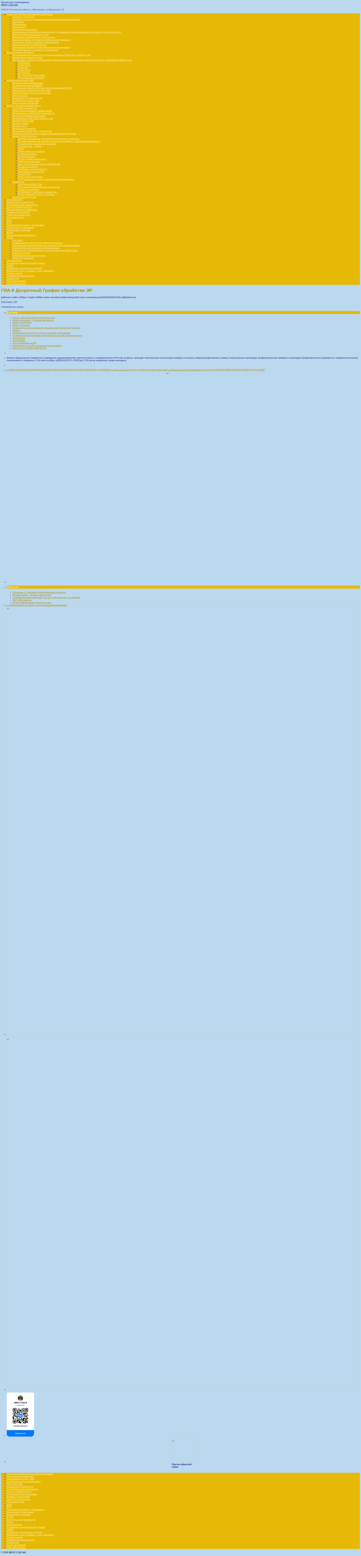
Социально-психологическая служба (26, 263)
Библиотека (13, 278)
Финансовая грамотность (20, 202)
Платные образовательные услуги (30, 35)
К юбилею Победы (27, 154)
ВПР (9, 222)
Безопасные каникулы (24, 128)
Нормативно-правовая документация (32, 111)
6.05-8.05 (22, 68)
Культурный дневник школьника (29, 116)
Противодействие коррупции (22, 210)
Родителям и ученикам (18, 230)
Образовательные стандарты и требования (35, 50)
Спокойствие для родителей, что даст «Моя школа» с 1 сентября (46, 597)
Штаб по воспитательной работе (24, 106)
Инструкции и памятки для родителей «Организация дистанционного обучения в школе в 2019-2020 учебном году (72, 60)
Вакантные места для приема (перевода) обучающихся (41, 40)
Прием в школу (15, 273)
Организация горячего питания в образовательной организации (45, 245)
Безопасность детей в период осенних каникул (36, 346)
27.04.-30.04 (24, 70)
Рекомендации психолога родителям (31, 93)
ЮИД (21, 149)
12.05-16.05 (24, 65)
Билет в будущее (21, 325)
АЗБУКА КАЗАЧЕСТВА (30, 184)
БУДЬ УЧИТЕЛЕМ (21, 323)
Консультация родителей (25, 103)
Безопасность (19, 126)
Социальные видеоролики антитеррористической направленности (47, 335)
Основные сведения (23, 17)
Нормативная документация (27, 57)
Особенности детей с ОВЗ (25, 101)
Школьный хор (14, 260)
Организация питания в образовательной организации (41, 47)
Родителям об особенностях (27, 98)
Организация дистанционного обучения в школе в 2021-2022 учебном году (51, 55)
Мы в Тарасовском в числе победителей (39, 164)
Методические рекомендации (27, 83)
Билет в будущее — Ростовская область (33, 320)
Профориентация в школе (20, 276)
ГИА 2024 (17, 240)
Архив (10, 238)
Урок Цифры (19, 340)
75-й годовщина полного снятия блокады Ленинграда (46, 179)
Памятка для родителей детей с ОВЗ (31, 90)
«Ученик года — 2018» (30, 146)
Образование (19, 24)
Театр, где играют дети (18, 215)
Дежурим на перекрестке (31, 172)
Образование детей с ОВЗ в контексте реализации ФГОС (42, 88)
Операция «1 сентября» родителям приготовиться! (39, 592)
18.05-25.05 (24, 62)
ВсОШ (10, 233)
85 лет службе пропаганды (32, 159)
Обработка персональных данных (24, 268)
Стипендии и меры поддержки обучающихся (35, 42)
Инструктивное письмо (24, 197)
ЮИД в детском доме (29, 161)
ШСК (9, 220)
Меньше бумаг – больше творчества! (31, 595)
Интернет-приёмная (22, 258)
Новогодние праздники (30, 177)
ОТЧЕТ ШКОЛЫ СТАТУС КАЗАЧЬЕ (36, 194)
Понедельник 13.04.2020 (31, 78)
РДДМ (10, 266)
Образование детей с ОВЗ (20, 80)
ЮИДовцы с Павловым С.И (32, 169)
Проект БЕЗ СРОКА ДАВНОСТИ (29, 348)
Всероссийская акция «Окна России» (31, 602)
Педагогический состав (24, 29)
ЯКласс (16, 330)
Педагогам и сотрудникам (20, 227)
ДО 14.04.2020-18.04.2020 (31, 75)
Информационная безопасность (29, 255)
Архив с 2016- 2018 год (24, 136)
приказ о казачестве (28, 189)
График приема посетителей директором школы (37, 243)
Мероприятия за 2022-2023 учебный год (33, 113)
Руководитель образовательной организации (36, 248)
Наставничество (15, 217)
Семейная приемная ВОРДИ (27, 85)
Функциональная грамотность (22, 205)
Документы (18, 22)
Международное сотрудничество (29, 45)
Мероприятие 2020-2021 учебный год (32, 131)
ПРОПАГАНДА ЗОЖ (23, 121)
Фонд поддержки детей (24, 343)
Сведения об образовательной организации (30, 14)
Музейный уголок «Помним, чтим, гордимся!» (30, 271)
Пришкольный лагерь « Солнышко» (25, 225)
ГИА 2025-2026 (15, 200)
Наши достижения (16, 281)
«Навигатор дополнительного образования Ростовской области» (46, 328)
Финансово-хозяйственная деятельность (33, 37)
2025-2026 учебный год (24, 108)
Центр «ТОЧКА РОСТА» (19, 207)
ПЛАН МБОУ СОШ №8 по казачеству (37, 192)
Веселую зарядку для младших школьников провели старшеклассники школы (58, 141)
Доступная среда (21, 253)
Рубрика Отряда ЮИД (18, 212)
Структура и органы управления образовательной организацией (46, 19)
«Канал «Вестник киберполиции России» (33, 318)
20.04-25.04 (24, 73)
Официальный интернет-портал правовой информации (41, 333)
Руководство (19, 27)
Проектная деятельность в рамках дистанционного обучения (44, 134)
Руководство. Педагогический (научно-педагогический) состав (45, 250)
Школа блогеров (26, 156)
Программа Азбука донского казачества (39, 187)
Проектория (18, 338)
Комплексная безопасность (21, 235)
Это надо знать (20, 95)
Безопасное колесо (28, 167)
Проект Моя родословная (31, 151)
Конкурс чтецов (20, 123)
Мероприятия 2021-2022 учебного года (32, 118)
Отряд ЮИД (24, 174)
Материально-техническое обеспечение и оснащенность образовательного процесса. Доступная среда (66, 32)
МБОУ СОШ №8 (9, 5)
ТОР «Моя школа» (16, 283)
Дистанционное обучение (20, 52)
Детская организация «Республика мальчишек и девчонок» (49, 139)
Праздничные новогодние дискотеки (37, 144)
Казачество (18, 182)
